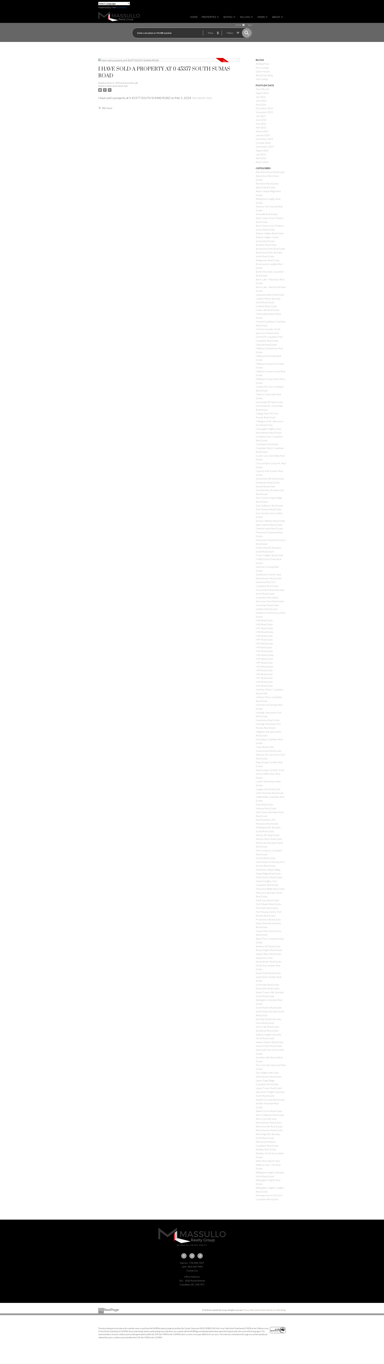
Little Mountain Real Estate (270, 792)
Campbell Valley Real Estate (270, 294)
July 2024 (261, 154)
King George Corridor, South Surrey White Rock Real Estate (270, 774)
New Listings (262, 67)
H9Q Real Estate (264, 666)
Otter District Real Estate (269, 877)
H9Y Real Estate (264, 685)
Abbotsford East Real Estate (270, 172)
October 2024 (263, 142)
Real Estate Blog (264, 75)
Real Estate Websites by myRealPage (271, 1310)
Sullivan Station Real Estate (269, 1042)
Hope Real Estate (265, 746)
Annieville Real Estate (267, 214)
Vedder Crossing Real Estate (270, 1099)
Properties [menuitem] (209, 16)
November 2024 (264, 138)
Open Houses (263, 71)
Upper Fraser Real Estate (269, 1088)
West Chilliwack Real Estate (270, 1114)
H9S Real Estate (264, 674)
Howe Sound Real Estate (268, 750)
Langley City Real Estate (268, 789)
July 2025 (261, 116)
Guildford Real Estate (267, 609)
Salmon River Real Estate (268, 953)
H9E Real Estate (264, 635)
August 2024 (262, 150)
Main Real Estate (264, 804)
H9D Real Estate (264, 631)
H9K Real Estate (264, 651)
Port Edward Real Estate (268, 904)
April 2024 (261, 158)
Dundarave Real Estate (268, 482)
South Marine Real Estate (269, 1007)
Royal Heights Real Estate (269, 950)
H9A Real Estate (264, 620)
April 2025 (261, 127)
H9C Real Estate (264, 628)
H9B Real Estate (264, 624)
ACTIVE (238, 25)
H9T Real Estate (264, 677)
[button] (184, 1256)
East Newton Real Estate (269, 509)
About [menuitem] (276, 16)
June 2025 (261, 119)
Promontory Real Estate (268, 919)
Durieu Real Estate (265, 486)
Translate (121, 7)
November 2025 (264, 112)
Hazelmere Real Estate (268, 720)
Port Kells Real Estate (267, 907)
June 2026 (261, 100)
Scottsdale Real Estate (267, 984)
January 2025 (263, 135)
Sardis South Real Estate (117, 86)
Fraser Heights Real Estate (269, 555)
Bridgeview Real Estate (268, 260)
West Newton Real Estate (269, 1130)
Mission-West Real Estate (269, 838)
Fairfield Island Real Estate (269, 528)
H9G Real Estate (264, 643)
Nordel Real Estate (265, 858)
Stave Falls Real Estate (267, 1026)
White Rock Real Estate (268, 1160)
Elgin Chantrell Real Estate (269, 524)
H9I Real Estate (264, 647)
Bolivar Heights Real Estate (270, 233)
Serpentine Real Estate (267, 988)
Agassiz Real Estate (265, 187)
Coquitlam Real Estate (267, 444)
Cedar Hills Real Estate (267, 310)
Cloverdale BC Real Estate (269, 402)
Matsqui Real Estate (266, 808)
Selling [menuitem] (245, 16)
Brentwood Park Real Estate (270, 248)
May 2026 (261, 104)
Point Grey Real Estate (267, 900)
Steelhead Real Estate (267, 1030)
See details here (202, 98)
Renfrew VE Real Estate (268, 946)
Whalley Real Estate (266, 1149)
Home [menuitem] (194, 16)
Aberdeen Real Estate (267, 183)
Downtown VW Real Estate (270, 478)
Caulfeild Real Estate (266, 306)
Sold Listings (262, 79)
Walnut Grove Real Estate (269, 1111)
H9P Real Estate (264, 662)
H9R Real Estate (264, 670)
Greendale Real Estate (267, 605)
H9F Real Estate (264, 639)
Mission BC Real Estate (268, 835)
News (261, 16)
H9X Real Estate (264, 681)
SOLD (250, 25)
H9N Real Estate (264, 658)
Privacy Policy (249, 1310)
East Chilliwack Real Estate (269, 505)
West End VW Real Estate (269, 1126)
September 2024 (264, 146)
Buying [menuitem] (227, 16)
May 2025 (261, 123)
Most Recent (262, 89)
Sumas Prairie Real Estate (269, 1045)
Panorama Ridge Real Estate (270, 888)
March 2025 (262, 131)
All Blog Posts (262, 63)
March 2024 (262, 162)
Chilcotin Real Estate (266, 344)
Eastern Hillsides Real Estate (270, 520)
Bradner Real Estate (266, 244)
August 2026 (262, 93)
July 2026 (261, 96)
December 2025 (264, 108)
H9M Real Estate (265, 655)
